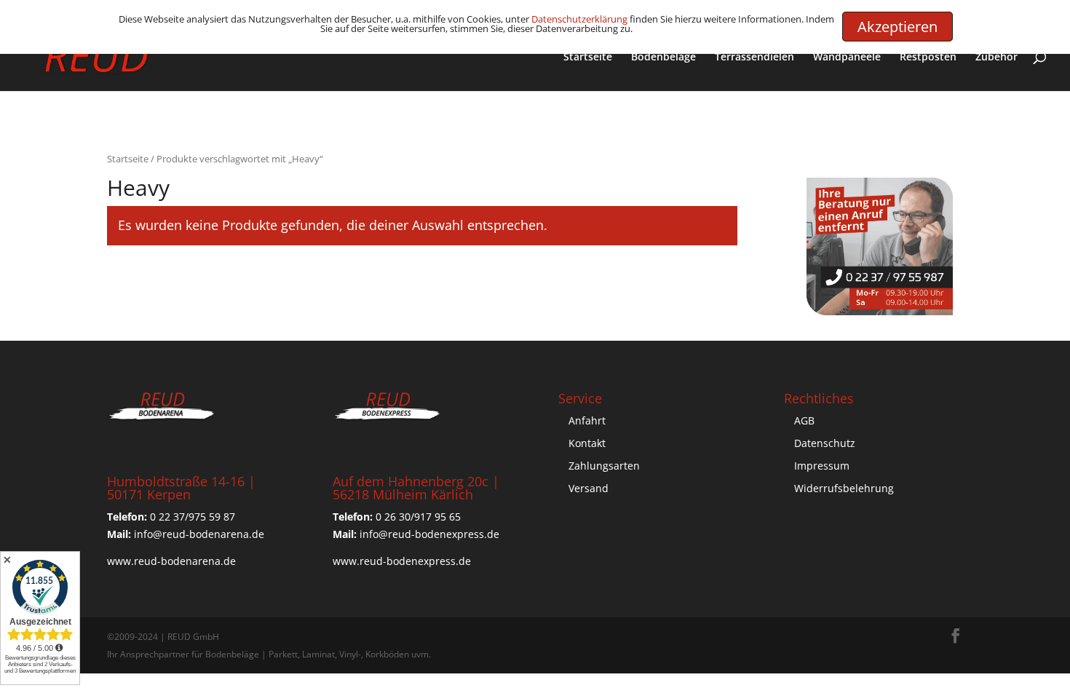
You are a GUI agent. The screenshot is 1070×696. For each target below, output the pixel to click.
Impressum (821, 465)
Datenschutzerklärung (579, 18)
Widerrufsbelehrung (844, 488)
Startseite (587, 57)
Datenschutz (824, 443)
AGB (804, 420)
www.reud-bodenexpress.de (402, 561)
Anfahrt (587, 420)
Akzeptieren (897, 26)
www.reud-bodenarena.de (171, 561)
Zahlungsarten (604, 465)
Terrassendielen (754, 57)
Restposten (928, 57)
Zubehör (996, 57)
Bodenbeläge (663, 57)
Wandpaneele (847, 57)
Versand (588, 488)
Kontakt (587, 443)
